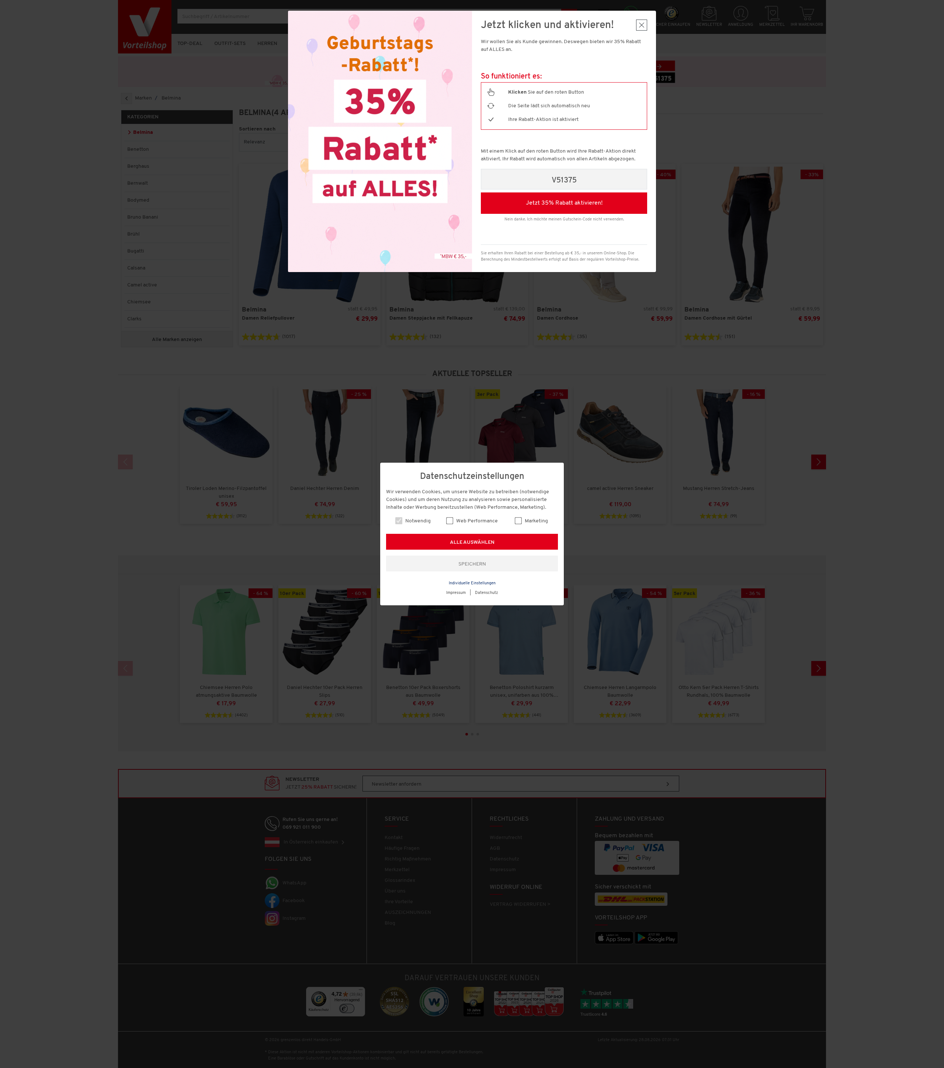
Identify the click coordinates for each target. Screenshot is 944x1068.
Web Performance (476, 521)
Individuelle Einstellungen (472, 583)
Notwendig (417, 521)
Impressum (456, 593)
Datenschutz (486, 593)
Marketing (536, 521)
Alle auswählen (472, 542)
